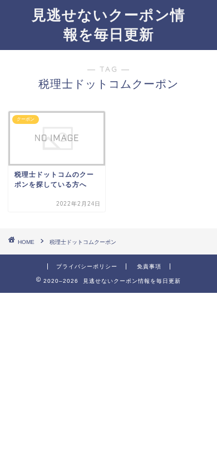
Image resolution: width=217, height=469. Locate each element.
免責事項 (149, 266)
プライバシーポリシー (86, 266)
